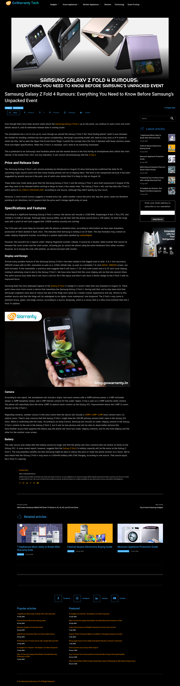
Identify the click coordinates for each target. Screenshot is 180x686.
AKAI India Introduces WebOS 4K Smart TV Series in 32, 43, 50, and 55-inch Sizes (47, 507)
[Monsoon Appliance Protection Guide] (171, 159)
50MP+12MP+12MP (94, 415)
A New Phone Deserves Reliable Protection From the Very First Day (92, 627)
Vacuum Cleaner (123, 551)
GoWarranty (23, 470)
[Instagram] (23, 482)
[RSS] (34, 482)
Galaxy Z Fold (57, 286)
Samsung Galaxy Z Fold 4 (67, 124)
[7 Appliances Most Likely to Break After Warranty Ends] (171, 137)
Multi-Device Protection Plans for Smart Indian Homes (152, 168)
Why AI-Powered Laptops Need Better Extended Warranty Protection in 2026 (37, 655)
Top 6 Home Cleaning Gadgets (151, 507)
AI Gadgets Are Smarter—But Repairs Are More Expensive (151, 189)
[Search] (172, 118)
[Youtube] (38, 482)
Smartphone (18, 108)
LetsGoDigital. (86, 235)
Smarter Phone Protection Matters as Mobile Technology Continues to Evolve (95, 634)
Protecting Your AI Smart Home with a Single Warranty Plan (152, 179)
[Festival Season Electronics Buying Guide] (171, 148)
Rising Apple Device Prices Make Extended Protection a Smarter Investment (95, 641)
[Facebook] (20, 482)
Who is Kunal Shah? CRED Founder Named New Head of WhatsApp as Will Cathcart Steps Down (102, 661)
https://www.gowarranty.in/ (27, 474)
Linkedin (105, 598)
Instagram (86, 598)
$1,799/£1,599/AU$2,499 (31, 190)
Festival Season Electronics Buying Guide (89, 547)
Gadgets (9, 108)
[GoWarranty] (11, 476)
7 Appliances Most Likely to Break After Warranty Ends (150, 136)
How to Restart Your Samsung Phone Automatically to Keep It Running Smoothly (96, 654)
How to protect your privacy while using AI (83, 647)
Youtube (122, 598)
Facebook (66, 598)
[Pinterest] (30, 482)
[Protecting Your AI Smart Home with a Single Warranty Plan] (171, 180)
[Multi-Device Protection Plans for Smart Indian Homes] (171, 169)
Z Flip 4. (92, 155)
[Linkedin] (27, 482)
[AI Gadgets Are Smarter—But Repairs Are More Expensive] (171, 190)
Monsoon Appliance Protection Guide (138, 547)
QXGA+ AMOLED (109, 265)
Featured (20, 554)
